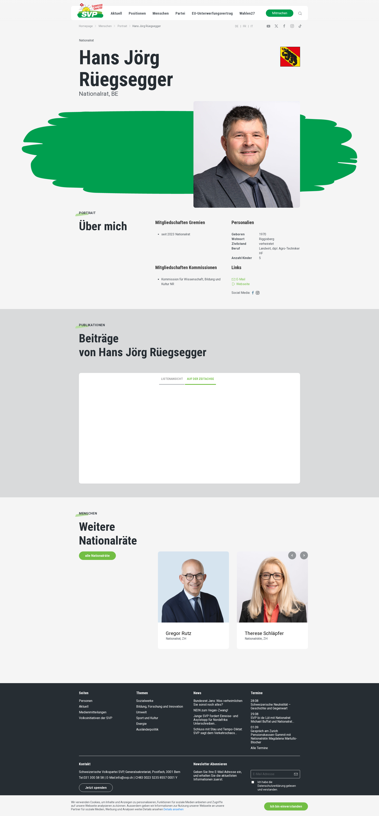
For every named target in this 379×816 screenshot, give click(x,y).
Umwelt (141, 712)
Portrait (122, 26)
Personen (85, 701)
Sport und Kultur (147, 718)
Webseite (242, 284)
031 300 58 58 (94, 777)
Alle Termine (259, 748)
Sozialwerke (144, 701)
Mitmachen (279, 13)
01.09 (254, 727)
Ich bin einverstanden (286, 806)
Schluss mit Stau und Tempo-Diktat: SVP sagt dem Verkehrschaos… (217, 731)
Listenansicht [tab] (172, 378)
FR (244, 26)
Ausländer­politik (147, 729)
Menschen (105, 26)
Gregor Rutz (178, 633)
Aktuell (83, 706)
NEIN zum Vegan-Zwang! (210, 710)
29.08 (254, 714)
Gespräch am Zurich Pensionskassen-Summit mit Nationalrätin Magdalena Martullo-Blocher (274, 736)
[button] (292, 555)
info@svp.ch (124, 777)
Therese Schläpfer (264, 633)
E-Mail (240, 279)
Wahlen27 (247, 13)
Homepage (86, 26)
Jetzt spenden (96, 788)
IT (252, 26)
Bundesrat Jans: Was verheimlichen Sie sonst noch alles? (217, 702)
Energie (141, 724)
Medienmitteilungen (92, 712)
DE (236, 26)
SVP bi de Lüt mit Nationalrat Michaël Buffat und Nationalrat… (272, 719)
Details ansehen (174, 809)
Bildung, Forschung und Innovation (159, 706)
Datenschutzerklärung (271, 785)
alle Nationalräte (97, 556)
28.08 (254, 701)
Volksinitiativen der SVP (95, 718)
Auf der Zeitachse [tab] (200, 378)
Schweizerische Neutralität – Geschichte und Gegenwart (271, 706)
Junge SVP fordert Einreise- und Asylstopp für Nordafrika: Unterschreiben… (215, 719)
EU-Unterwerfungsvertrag (212, 13)
